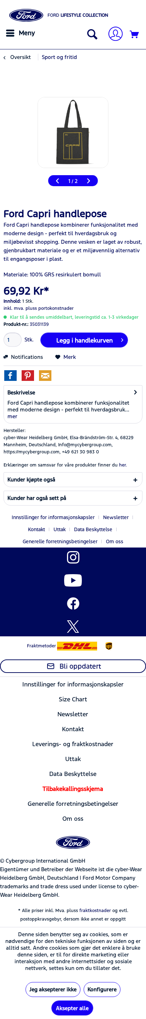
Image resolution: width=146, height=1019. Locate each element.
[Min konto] (113, 34)
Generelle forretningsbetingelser (60, 541)
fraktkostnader (95, 910)
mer (12, 416)
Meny (27, 33)
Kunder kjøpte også (31, 479)
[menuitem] (19, 33)
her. (123, 465)
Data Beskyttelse (93, 529)
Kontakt (36, 529)
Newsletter (116, 517)
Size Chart (73, 699)
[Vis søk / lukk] (91, 35)
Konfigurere (102, 989)
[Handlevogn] (135, 35)
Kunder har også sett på (36, 498)
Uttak (60, 529)
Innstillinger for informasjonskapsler (53, 517)
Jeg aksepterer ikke (53, 989)
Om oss (114, 541)
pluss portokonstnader (50, 308)
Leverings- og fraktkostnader (72, 744)
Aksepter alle (72, 1008)
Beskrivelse (21, 392)
